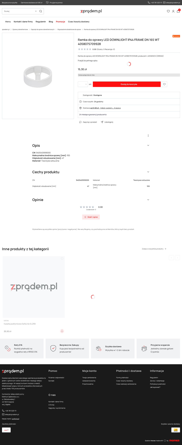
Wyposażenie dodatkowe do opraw (69, 29)
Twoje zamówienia (89, 377)
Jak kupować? (155, 387)
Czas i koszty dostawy (124, 381)
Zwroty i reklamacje (157, 381)
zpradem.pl (6, 29)
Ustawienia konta (88, 381)
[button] (40, 11)
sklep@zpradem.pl (173, 2)
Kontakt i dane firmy (56, 401)
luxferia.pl (15, 419)
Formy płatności (122, 377)
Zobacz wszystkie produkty (152, 249)
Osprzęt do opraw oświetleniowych (42, 29)
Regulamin (154, 377)
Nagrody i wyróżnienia (57, 408)
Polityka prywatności (158, 384)
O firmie (51, 405)
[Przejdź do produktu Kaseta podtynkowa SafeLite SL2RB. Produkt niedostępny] (34, 287)
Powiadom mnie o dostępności (62, 331)
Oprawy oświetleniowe (20, 29)
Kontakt (51, 381)
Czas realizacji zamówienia (126, 384)
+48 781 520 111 (156, 2)
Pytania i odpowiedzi (56, 377)
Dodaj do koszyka (129, 84)
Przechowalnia (87, 384)
